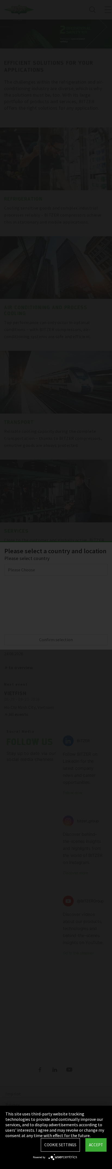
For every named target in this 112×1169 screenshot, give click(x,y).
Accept (96, 1144)
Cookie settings (60, 1144)
